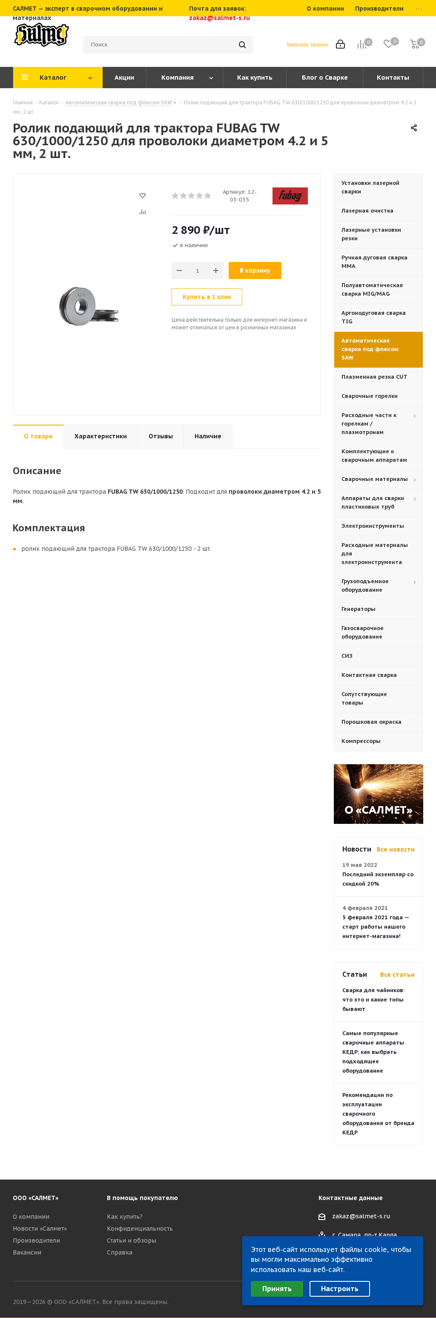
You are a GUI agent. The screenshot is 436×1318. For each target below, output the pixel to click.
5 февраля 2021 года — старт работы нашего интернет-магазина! (375, 927)
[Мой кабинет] (340, 44)
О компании (31, 1216)
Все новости (396, 849)
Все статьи (397, 974)
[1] (176, 196)
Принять (277, 1288)
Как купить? (125, 1216)
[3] (192, 196)
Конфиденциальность (140, 1228)
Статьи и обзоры (131, 1240)
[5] (208, 196)
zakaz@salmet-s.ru (219, 18)
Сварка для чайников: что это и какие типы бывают (373, 1000)
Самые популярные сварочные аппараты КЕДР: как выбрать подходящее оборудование (373, 1052)
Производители (36, 1240)
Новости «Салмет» (40, 1228)
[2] (184, 196)
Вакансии (27, 1252)
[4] (200, 196)
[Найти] (242, 44)
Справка (119, 1252)
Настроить (340, 1288)
